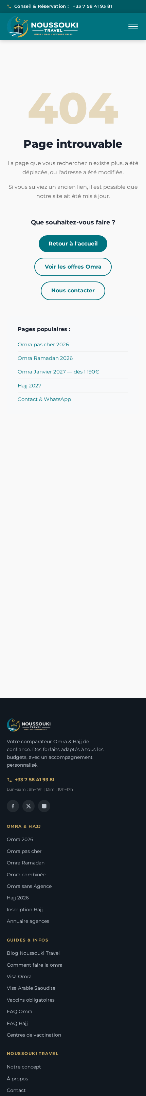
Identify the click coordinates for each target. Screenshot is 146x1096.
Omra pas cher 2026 (43, 344)
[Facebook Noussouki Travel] (13, 806)
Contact (16, 1090)
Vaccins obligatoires (31, 1000)
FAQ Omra (19, 1011)
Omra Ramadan (25, 862)
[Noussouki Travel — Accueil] (42, 27)
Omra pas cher (24, 851)
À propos (17, 1078)
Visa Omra (19, 976)
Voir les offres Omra (73, 266)
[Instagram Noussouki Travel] (44, 806)
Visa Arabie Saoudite (31, 988)
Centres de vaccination (34, 1035)
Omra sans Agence (29, 886)
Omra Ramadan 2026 (45, 358)
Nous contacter (73, 290)
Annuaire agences (28, 921)
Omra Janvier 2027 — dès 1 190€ (58, 371)
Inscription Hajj (25, 909)
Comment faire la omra (34, 965)
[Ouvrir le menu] (133, 26)
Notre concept (24, 1067)
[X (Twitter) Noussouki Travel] (28, 806)
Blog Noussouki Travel (33, 953)
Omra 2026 (20, 839)
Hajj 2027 (29, 385)
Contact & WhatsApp (44, 399)
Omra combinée (26, 874)
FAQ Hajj (17, 1023)
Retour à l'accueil (73, 243)
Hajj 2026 (18, 897)
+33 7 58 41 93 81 (92, 6)
